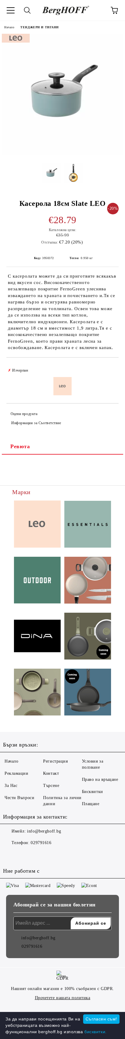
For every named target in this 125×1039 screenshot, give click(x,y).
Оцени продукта (24, 414)
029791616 (41, 842)
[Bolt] (87, 637)
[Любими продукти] (98, 10)
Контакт (51, 773)
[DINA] (37, 637)
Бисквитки (92, 791)
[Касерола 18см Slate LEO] (62, 154)
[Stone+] (87, 693)
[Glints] (87, 581)
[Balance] (37, 693)
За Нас (11, 785)
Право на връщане (100, 779)
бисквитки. (95, 1031)
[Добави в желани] (110, 367)
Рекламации (17, 773)
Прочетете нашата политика (62, 998)
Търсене (51, 785)
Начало (9, 27)
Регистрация (55, 761)
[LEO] (37, 524)
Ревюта (20, 446)
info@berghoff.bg (44, 831)
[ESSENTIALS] (87, 525)
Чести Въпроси (19, 797)
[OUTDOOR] (37, 581)
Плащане (91, 804)
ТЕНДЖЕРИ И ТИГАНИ (39, 27)
